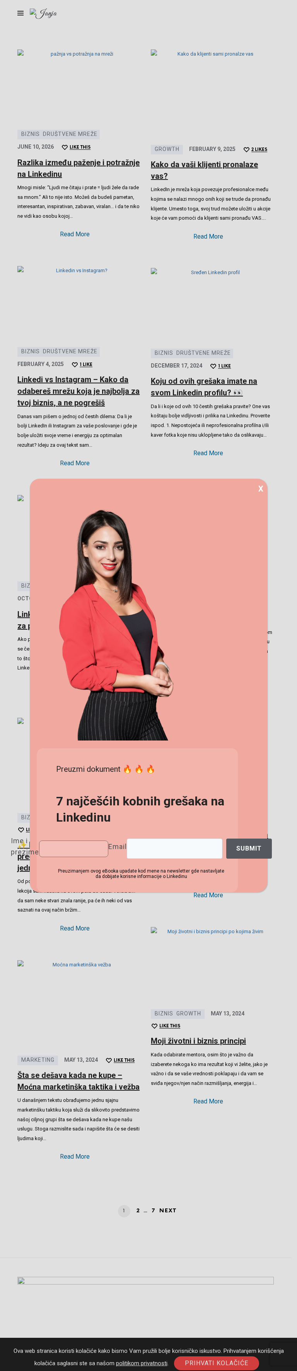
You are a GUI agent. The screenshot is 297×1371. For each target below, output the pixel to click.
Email (117, 846)
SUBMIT (249, 848)
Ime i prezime (25, 846)
